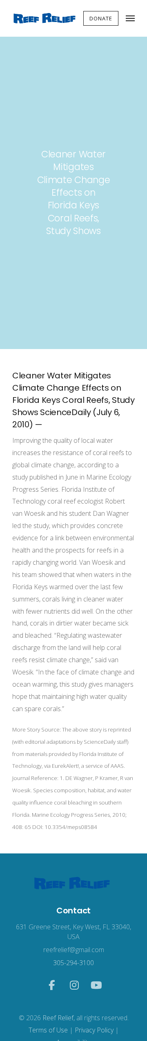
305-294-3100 (73, 962)
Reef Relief (58, 1017)
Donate (100, 18)
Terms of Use (48, 1030)
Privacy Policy (94, 1030)
